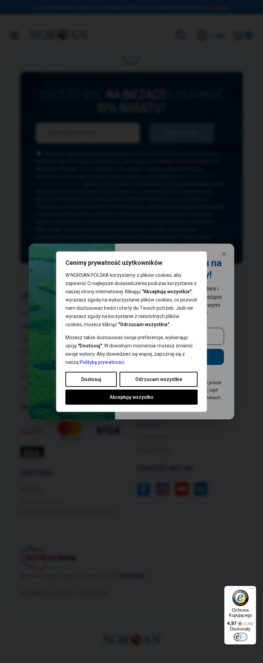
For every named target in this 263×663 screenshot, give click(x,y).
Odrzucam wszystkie (158, 379)
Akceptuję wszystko (131, 397)
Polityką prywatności (102, 362)
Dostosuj (91, 379)
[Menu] (252, 590)
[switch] (240, 637)
